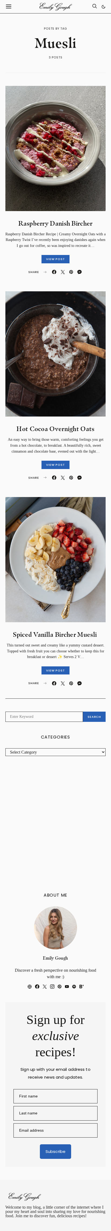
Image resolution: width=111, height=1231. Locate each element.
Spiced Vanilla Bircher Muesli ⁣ (55, 634)
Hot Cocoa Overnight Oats (55, 429)
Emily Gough (55, 958)
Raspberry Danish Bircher (55, 223)
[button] (103, 7)
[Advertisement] (55, 824)
